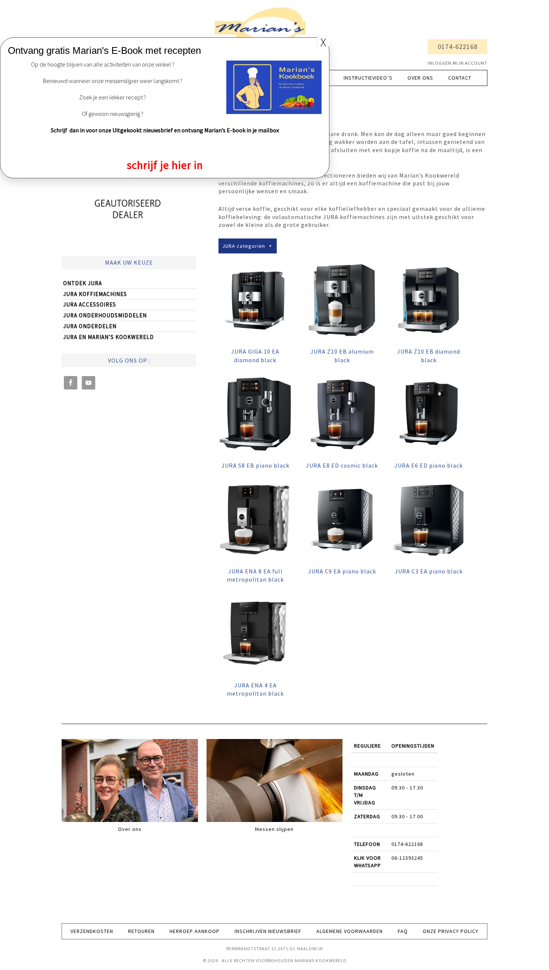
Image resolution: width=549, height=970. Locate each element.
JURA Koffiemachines (95, 294)
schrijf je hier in (165, 165)
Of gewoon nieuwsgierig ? (112, 113)
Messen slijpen (274, 829)
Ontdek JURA (82, 283)
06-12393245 (407, 857)
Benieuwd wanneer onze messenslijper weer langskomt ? (112, 80)
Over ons (130, 829)
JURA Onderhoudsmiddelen (105, 315)
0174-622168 (458, 46)
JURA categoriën (243, 246)
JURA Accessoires (89, 304)
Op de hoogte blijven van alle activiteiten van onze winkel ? (102, 64)
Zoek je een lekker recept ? (112, 97)
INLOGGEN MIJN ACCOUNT (457, 63)
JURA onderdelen (90, 326)
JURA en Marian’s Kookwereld (108, 337)
